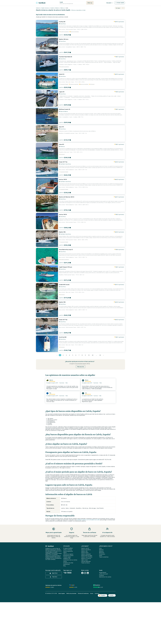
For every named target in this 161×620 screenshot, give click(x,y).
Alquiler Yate (84, 551)
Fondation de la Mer (68, 562)
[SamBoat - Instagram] (85, 573)
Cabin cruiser (84, 560)
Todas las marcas (85, 562)
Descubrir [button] (109, 3)
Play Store (54, 576)
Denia (100, 555)
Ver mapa (118, 8)
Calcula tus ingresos (68, 554)
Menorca (101, 551)
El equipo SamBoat (68, 548)
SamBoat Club (66, 558)
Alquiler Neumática (86, 549)
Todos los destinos (103, 557)
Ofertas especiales (86, 561)
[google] (72, 585)
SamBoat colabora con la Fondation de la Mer (88, 519)
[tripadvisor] (96, 585)
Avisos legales (61, 593)
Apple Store (54, 573)
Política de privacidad (71, 593)
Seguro (65, 552)
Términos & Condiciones (83, 593)
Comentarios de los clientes (70, 560)
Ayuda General (102, 572)
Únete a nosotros (67, 549)
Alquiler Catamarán (86, 554)
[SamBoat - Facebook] (82, 573)
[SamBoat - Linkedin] (88, 573)
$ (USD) (111, 595)
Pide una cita (80, 366)
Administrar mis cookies (105, 576)
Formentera (102, 554)
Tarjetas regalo (67, 557)
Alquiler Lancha (85, 548)
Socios (91, 593)
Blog (64, 565)
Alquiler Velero (84, 552)
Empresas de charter (68, 555)
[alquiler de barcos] (40, 3)
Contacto (101, 575)
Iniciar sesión (120, 2)
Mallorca (101, 549)
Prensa (65, 561)
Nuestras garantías (68, 551)
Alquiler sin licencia (86, 558)
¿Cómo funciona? (103, 573)
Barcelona (101, 552)
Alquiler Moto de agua (86, 555)
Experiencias (66, 564)
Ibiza (100, 548)
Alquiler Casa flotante (86, 557)
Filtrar (89, 2)
